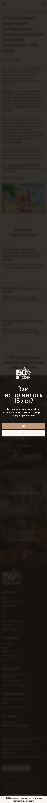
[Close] (44, 3)
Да (23, 426)
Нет (24, 433)
